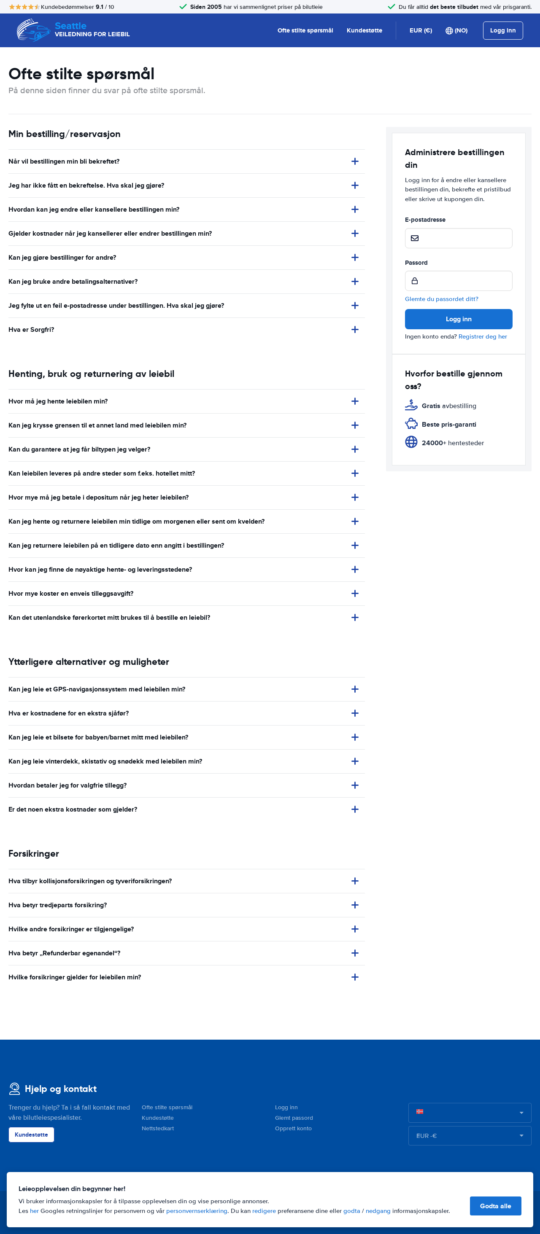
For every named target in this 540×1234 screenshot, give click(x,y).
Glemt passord (294, 1117)
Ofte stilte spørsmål (305, 30)
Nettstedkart (158, 1128)
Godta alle (495, 1206)
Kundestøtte (364, 30)
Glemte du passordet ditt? (441, 299)
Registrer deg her (483, 336)
